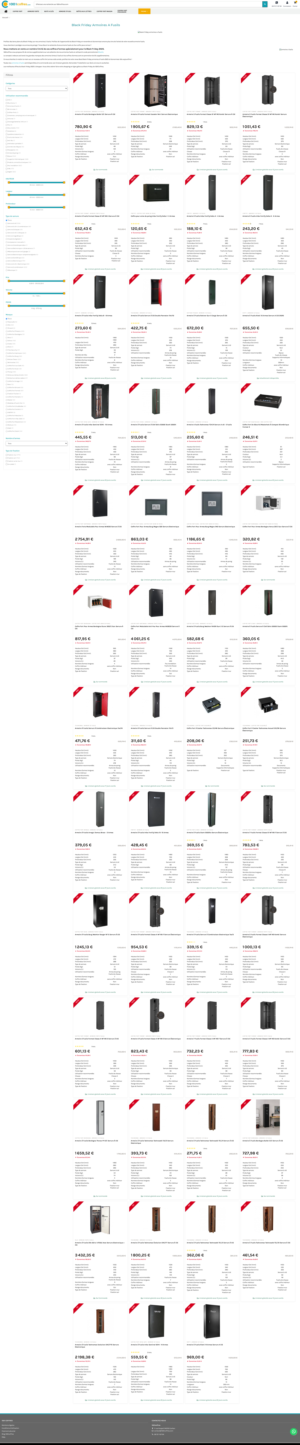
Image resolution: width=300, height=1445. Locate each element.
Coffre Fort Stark (15, 431)
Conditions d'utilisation (10, 1428)
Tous (10, 220)
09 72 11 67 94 (159, 1434)
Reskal (11, 400)
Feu (10, 125)
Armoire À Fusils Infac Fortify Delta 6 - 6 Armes (261, 216)
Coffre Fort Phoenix (16, 331)
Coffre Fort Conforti (15, 409)
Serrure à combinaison (17, 267)
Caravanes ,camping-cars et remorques (22, 115)
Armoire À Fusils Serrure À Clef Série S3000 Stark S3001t (153, 425)
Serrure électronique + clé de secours (21, 248)
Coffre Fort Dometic (15, 397)
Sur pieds (12, 464)
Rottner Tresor (14, 359)
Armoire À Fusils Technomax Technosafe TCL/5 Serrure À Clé (210, 1243)
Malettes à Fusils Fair (16, 403)
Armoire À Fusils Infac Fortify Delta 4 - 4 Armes (205, 216)
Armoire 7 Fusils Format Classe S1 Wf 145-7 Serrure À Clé (265, 833)
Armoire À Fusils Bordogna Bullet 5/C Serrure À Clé (95, 114)
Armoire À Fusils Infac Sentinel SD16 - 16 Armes (93, 425)
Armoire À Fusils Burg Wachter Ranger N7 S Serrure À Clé (97, 935)
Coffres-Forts (13, 112)
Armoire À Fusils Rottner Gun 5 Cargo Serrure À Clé (207, 316)
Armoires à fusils (14, 106)
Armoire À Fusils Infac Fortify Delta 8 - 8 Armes (93, 316)
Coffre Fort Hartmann (17, 353)
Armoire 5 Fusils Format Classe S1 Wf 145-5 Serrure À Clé (97, 216)
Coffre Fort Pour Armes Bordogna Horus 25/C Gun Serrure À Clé (267, 527)
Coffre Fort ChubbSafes (17, 406)
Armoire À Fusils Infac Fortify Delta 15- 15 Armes (150, 833)
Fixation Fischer (14, 394)
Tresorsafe (12, 322)
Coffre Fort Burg (15, 356)
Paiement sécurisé (8, 1431)
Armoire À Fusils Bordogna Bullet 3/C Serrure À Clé (263, 1141)
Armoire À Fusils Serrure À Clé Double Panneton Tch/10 (152, 316)
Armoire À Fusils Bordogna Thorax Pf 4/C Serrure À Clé (96, 1141)
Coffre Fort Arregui (15, 381)
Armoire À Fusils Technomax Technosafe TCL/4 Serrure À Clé (210, 1141)
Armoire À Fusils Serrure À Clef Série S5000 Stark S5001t (265, 626)
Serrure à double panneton (17, 245)
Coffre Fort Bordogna (16, 334)
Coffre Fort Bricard (15, 387)
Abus (10, 337)
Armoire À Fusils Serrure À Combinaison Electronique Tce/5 (210, 935)
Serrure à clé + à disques (17, 233)
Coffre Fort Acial (15, 369)
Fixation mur (14, 455)
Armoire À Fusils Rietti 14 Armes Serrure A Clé (205, 1345)
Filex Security (14, 350)
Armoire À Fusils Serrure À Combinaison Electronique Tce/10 (99, 728)
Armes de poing (14, 153)
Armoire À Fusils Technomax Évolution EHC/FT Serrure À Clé (154, 1243)
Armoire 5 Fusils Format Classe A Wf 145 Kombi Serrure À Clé (266, 1039)
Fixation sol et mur (15, 461)
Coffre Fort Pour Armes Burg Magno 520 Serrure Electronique (155, 527)
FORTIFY (11, 412)
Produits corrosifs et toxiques (19, 162)
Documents (13, 128)
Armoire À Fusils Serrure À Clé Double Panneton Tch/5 (152, 728)
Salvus (12, 340)
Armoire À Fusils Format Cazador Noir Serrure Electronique (154, 114)
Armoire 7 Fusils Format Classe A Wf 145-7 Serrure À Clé (208, 1039)
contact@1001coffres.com (163, 1431)
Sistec (11, 344)
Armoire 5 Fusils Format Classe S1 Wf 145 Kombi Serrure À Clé (211, 114)
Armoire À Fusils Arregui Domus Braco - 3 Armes (94, 833)
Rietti (10, 428)
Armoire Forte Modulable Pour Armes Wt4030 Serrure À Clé (98, 527)
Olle (11, 325)
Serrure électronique (16, 261)
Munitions (12, 103)
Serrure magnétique (15, 236)
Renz (10, 384)
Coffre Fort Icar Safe (16, 365)
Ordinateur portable (15, 143)
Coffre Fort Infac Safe (16, 419)
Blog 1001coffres (8, 1434)
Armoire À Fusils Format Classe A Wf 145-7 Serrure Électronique (156, 935)
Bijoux (12, 156)
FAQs (3, 1437)
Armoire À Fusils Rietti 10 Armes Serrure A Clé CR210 (263, 316)
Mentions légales (8, 1425)
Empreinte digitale (15, 239)
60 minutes (12, 109)
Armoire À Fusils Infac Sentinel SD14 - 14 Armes (149, 1345)
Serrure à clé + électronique (18, 264)
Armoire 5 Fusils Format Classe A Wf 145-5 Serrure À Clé (97, 1039)
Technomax (13, 362)
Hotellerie (12, 131)
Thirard (11, 328)
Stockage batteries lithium (18, 122)
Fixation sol (14, 458)
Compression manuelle (16, 242)
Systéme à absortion (16, 134)
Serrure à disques (15, 229)
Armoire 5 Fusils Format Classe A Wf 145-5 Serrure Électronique (156, 1039)
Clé (10, 100)
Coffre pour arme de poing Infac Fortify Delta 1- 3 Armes (153, 216)
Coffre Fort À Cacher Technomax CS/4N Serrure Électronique (210, 728)
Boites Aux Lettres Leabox (18, 378)
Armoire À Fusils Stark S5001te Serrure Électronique (207, 833)
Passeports (13, 150)
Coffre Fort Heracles (15, 415)
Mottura (12, 425)
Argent (12, 172)
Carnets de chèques (16, 147)
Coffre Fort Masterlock (17, 422)
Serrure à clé (14, 223)
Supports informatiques (18, 159)
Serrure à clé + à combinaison (19, 226)
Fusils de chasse (15, 137)
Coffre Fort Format (15, 390)
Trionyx (12, 372)
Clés (11, 168)
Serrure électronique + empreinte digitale (23, 254)
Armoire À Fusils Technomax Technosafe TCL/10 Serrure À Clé (266, 1243)
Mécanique (12, 270)
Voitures (11, 118)
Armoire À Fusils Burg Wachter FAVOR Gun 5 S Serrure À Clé (210, 626)
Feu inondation (15, 165)
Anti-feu (11, 140)
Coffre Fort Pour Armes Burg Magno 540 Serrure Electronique (211, 527)
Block (10, 347)
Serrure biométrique (16, 258)
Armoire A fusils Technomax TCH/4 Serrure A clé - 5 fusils (209, 425)
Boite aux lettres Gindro (18, 375)
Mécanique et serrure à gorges (19, 251)
